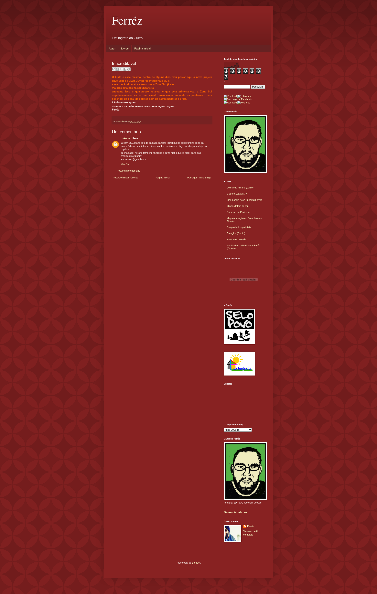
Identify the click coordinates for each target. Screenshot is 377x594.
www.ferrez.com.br (236, 239)
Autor (112, 48)
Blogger (196, 562)
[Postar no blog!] (117, 69)
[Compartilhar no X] (121, 69)
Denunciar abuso (235, 512)
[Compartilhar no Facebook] (125, 69)
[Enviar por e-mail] (114, 69)
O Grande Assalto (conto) (240, 187)
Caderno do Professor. (239, 212)
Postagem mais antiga (199, 177)
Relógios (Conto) (236, 233)
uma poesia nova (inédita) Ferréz (244, 200)
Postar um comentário (128, 170)
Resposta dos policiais (239, 227)
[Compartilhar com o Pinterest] (129, 69)
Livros (125, 48)
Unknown (126, 138)
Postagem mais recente (125, 177)
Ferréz (127, 20)
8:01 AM (125, 164)
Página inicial (142, 48)
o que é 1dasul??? (237, 193)
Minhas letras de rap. (238, 206)
